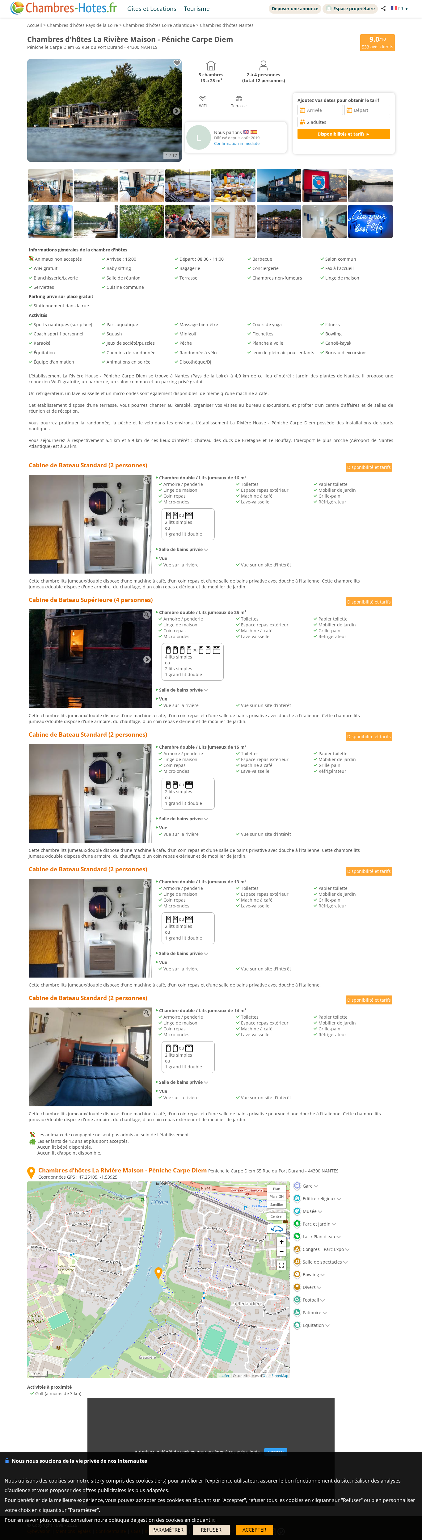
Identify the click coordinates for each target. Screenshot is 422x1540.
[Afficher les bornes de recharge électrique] (277, 1229)
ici (214, 1520)
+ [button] (282, 1242)
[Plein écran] (281, 1265)
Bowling (310, 1274)
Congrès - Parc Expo (323, 1249)
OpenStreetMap (275, 1375)
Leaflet (224, 1375)
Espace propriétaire (354, 8)
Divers (309, 1287)
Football (310, 1300)
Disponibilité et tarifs (369, 467)
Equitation (313, 1325)
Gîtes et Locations (151, 8)
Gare (307, 1186)
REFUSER (211, 1529)
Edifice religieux (318, 1198)
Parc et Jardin (316, 1224)
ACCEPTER (254, 1529)
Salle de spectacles (322, 1262)
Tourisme (197, 8)
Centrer (277, 1216)
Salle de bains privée (181, 549)
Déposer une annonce (295, 8)
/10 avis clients (377, 42)
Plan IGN (277, 1196)
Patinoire (311, 1312)
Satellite (276, 1204)
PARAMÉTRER (168, 1529)
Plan (276, 1188)
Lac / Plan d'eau (318, 1236)
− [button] (282, 1251)
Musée (309, 1211)
